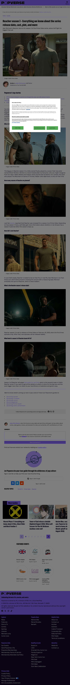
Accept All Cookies (52, 127)
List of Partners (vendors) (16, 122)
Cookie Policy (28, 109)
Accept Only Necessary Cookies (39, 127)
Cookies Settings (17, 127)
